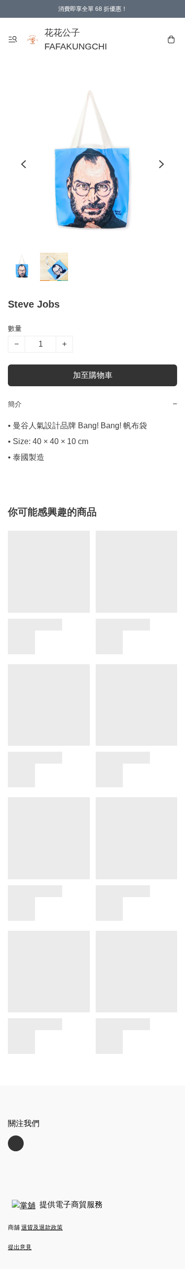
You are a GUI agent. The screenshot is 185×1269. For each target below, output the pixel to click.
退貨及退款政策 (42, 1227)
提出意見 (20, 1247)
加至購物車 (92, 375)
